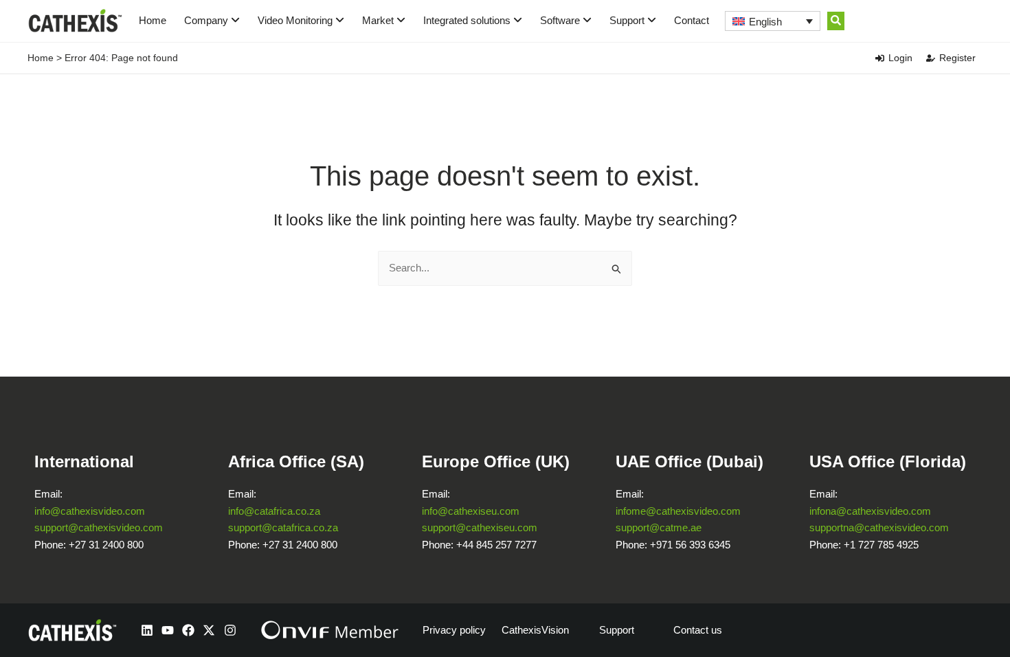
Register (957, 57)
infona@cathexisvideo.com (870, 511)
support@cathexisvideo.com (98, 527)
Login (900, 57)
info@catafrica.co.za (274, 511)
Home (152, 20)
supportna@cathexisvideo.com (879, 527)
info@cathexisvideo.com (89, 511)
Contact (691, 20)
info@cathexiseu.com (470, 511)
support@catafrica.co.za (283, 527)
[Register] (930, 58)
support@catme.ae (659, 527)
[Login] (879, 58)
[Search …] (835, 21)
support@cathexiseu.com (479, 527)
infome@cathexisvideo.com (678, 511)
